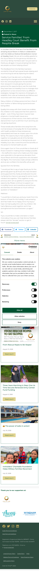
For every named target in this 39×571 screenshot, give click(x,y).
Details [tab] (19, 252)
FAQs (27, 553)
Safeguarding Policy (8, 561)
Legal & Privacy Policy (9, 553)
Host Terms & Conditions (9, 534)
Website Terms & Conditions (11, 557)
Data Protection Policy (27, 557)
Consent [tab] (7, 252)
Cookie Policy (21, 553)
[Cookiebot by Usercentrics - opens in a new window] (28, 247)
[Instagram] (6, 21)
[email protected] (12, 222)
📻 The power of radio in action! (16, 426)
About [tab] (32, 252)
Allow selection (19, 316)
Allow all (19, 310)
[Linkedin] (10, 21)
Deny (19, 322)
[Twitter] (8, 526)
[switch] (34, 289)
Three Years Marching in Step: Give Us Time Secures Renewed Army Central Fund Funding (19, 387)
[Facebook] (3, 21)
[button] (35, 21)
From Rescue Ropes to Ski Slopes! (17, 345)
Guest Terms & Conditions (9, 530)
